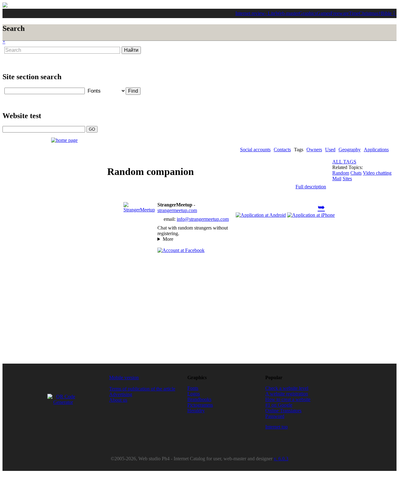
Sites (347, 178)
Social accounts (255, 149)
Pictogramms (200, 405)
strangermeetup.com (177, 210)
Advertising (120, 394)
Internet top (276, 426)
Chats (356, 173)
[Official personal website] (139, 209)
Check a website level (286, 388)
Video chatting (377, 173)
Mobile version (124, 377)
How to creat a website (287, 399)
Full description (311, 186)
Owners (314, 149)
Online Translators (283, 410)
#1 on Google (278, 405)
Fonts (192, 388)
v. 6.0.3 (281, 458)
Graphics (308, 13)
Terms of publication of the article (142, 388)
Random (340, 173)
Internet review (250, 13)
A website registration (286, 393)
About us (118, 400)
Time (354, 13)
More (168, 239)
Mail (336, 178)
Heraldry (196, 410)
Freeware (339, 13)
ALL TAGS (344, 161)
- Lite (270, 13)
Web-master (287, 13)
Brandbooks (199, 399)
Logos (193, 393)
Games (323, 13)
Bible (386, 13)
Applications (376, 149)
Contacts (282, 149)
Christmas (368, 13)
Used (330, 149)
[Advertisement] (162, 60)
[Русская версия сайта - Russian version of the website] (4, 5)
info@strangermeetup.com (203, 219)
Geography (350, 149)
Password (274, 416)
